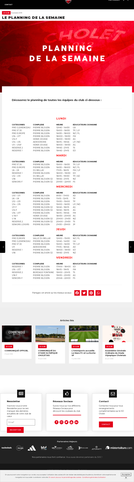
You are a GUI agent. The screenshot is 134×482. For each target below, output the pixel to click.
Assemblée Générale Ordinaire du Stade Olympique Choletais (115, 353)
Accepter (126, 474)
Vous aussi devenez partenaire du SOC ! (84, 457)
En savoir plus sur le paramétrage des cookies (65, 477)
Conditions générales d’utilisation (94, 477)
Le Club (6, 13)
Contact (9, 4)
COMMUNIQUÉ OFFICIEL (16, 350)
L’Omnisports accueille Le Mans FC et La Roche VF (84, 353)
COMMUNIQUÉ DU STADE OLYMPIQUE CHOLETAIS (47, 353)
